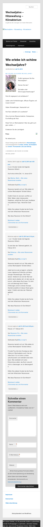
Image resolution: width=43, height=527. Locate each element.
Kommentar (24, 223)
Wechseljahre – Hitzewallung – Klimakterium (15, 15)
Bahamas (13, 252)
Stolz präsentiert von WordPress (21, 513)
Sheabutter (23, 41)
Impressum (21, 45)
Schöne (26, 145)
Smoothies (32, 41)
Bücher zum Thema (11, 41)
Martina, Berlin (15, 178)
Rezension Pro (15, 333)
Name (13, 444)
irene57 (10, 146)
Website (11, 465)
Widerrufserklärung (11, 503)
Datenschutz (9, 499)
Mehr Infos (32, 526)
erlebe (21, 145)
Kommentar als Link (15, 223)
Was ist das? (22, 185)
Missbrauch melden (14, 220)
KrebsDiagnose (10, 45)
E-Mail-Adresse (14, 455)
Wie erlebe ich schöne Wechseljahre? (19, 73)
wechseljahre (33, 145)
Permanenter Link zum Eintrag (22, 146)
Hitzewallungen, (31, 143)
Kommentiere (13, 227)
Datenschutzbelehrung (14, 482)
